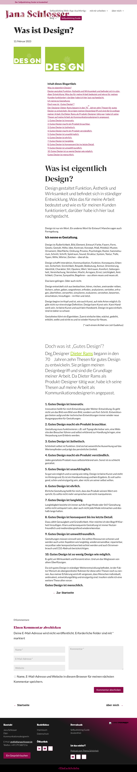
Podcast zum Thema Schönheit (85, 750)
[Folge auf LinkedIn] (39, 748)
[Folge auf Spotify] (50, 748)
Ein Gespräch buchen (17, 755)
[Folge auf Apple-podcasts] (84, 757)
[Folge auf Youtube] (45, 748)
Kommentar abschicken (108, 689)
